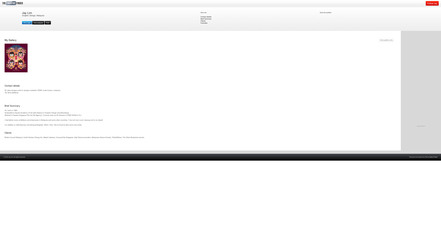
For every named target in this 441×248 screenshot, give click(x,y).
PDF (47, 22)
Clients (203, 21)
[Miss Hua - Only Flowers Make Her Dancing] (16, 72)
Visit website (38, 22)
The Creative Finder (431, 157)
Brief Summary (206, 19)
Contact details (206, 17)
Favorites (204, 23)
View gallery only (386, 40)
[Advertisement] (421, 141)
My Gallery (11, 40)
